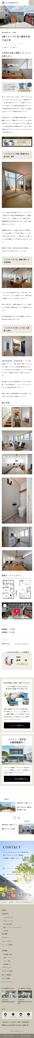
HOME (4, 902)
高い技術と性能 (7, 924)
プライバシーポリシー (8, 982)
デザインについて (8, 921)
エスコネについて (8, 917)
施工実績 (11, 902)
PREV (6, 799)
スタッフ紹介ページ (22, 664)
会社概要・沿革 (7, 955)
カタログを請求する (17, 725)
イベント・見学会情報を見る (17, 779)
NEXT (27, 821)
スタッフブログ (6, 941)
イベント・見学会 (7, 945)
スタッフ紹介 (7, 961)
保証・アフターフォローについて (12, 927)
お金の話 (5, 931)
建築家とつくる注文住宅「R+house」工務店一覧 (15, 1026)
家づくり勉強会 (6, 975)
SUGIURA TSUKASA (21, 644)
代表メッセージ (7, 958)
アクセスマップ (6, 968)
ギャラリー (5, 938)
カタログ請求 (6, 979)
